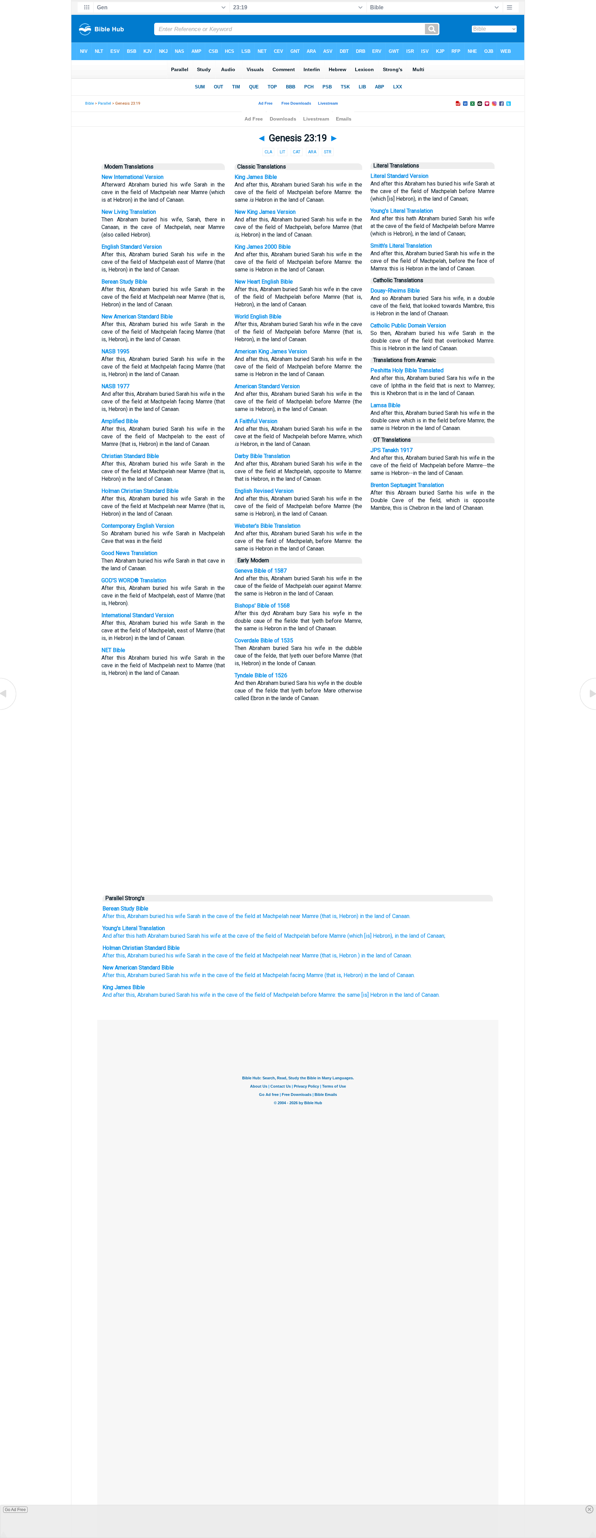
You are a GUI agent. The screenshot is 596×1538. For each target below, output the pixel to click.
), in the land (404, 936)
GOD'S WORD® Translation (133, 580)
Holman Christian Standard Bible (140, 491)
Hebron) (348, 916)
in (204, 916)
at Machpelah (273, 916)
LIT (282, 152)
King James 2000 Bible (263, 246)
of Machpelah (293, 936)
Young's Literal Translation (401, 211)
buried (157, 916)
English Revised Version (264, 491)
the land (376, 955)
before (319, 936)
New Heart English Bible (264, 281)
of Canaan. (398, 916)
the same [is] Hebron (363, 995)
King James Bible (256, 177)
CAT (296, 152)
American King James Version (271, 351)
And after (113, 936)
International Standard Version (137, 615)
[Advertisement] (298, 837)
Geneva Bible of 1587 (261, 570)
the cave (217, 916)
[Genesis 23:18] (8, 709)
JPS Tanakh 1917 (391, 450)
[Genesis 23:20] (587, 709)
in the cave (215, 975)
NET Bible (113, 650)
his (169, 955)
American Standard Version (267, 386)
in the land (372, 916)
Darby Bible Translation (262, 456)
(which (354, 936)
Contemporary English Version (137, 526)
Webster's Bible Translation (267, 526)
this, (121, 916)
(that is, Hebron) (344, 975)
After (108, 916)
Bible (89, 103)
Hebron (348, 955)
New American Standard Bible (137, 316)
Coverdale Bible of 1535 (264, 640)
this (130, 936)
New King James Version (265, 212)
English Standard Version (131, 246)
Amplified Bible (119, 421)
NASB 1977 (115, 386)
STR (327, 152)
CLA (268, 152)
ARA (312, 152)
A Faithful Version (256, 421)
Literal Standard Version (399, 176)
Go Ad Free (15, 1509)
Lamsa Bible (385, 405)
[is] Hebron (376, 936)
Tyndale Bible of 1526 (261, 675)
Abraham (137, 916)
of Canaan (399, 955)
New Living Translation (128, 212)
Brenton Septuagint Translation (407, 485)
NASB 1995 (115, 351)
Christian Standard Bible (130, 456)
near (295, 916)
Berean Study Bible (124, 281)
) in (361, 955)
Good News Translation (129, 553)
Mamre (310, 916)
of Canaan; (432, 936)
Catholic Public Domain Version (408, 325)
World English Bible (258, 316)
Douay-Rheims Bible (395, 290)
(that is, (329, 916)
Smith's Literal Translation (401, 245)
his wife (176, 916)
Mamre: (327, 995)
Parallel (104, 103)
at (224, 936)
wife (180, 955)
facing (297, 975)
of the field (242, 916)
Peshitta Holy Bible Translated (407, 370)
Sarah (193, 916)
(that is (328, 955)
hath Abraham (152, 936)
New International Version (132, 177)
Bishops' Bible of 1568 (262, 605)
